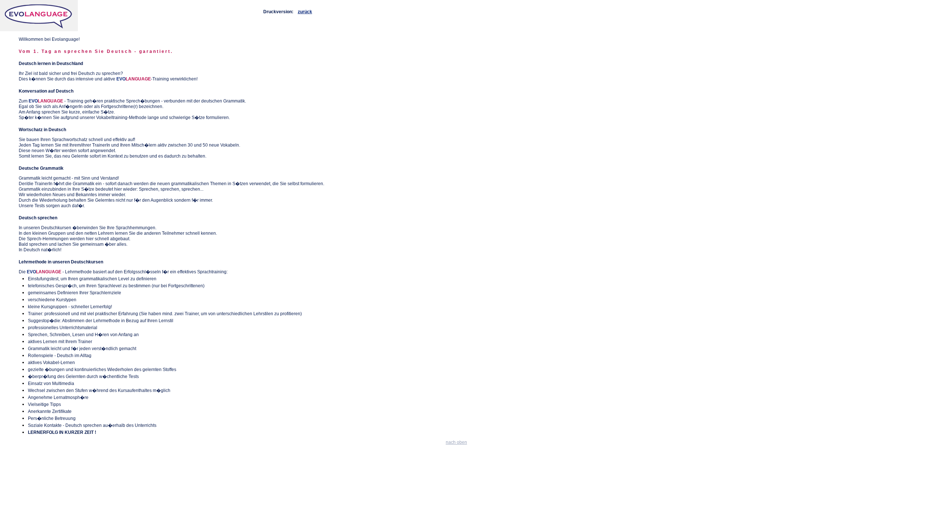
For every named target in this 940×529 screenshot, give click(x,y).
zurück (305, 11)
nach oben (456, 442)
